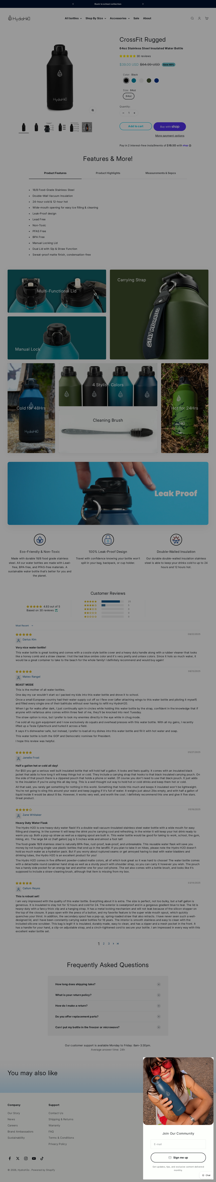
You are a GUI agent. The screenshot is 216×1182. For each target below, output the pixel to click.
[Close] (206, 1063)
